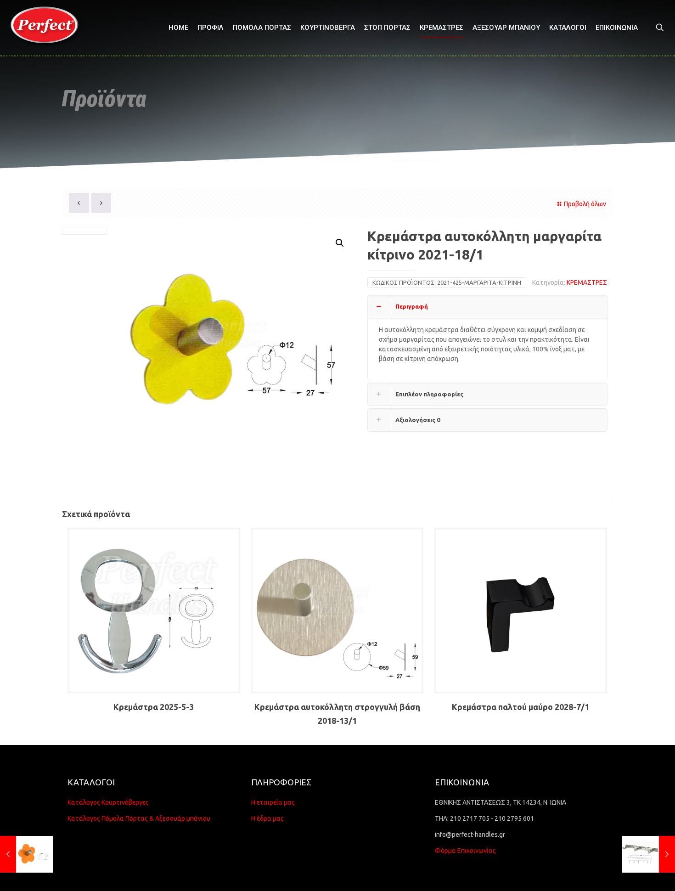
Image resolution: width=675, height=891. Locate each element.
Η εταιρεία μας (273, 802)
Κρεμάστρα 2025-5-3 (153, 706)
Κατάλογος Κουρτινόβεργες (108, 802)
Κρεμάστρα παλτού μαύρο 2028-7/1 (520, 706)
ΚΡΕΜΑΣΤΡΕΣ (587, 282)
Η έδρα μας (267, 818)
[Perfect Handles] (47, 27)
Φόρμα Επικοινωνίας (465, 850)
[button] (340, 243)
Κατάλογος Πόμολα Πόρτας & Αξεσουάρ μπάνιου (139, 818)
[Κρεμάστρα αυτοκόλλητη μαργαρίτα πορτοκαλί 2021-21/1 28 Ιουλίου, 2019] (26, 854)
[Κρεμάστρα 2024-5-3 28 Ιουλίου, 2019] (648, 854)
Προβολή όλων (585, 204)
